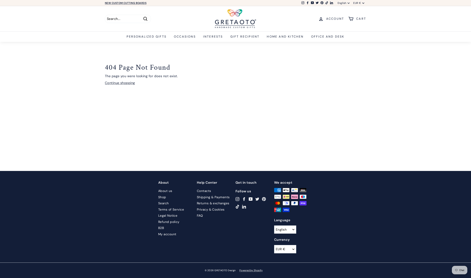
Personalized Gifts (147, 37)
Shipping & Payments (213, 197)
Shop (162, 197)
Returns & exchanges (213, 203)
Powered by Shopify (251, 270)
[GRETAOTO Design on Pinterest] (264, 199)
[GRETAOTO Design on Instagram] (237, 199)
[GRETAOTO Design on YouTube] (251, 199)
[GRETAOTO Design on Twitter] (257, 199)
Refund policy (168, 222)
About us (165, 191)
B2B (161, 228)
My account (167, 234)
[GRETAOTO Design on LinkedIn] (244, 206)
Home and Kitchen (285, 37)
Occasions (185, 37)
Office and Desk (327, 37)
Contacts (204, 191)
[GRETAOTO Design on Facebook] (244, 199)
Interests (213, 37)
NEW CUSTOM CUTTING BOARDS (125, 3)
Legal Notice (167, 216)
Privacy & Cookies (211, 209)
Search (163, 203)
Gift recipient (245, 37)
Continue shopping (120, 83)
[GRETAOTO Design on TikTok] (237, 206)
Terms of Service (171, 209)
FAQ (200, 216)
